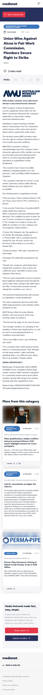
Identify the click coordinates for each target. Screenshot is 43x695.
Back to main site (13, 665)
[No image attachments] (15, 79)
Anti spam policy (9, 689)
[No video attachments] (37, 79)
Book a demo (20, 630)
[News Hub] (10, 3)
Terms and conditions (10, 685)
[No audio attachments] (30, 79)
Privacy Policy (8, 681)
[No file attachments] (23, 79)
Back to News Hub (15, 14)
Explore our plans (20, 638)
